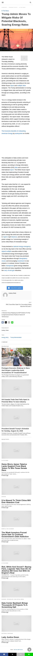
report (12, 85)
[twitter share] (6, 322)
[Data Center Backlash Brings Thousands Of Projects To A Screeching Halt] (16, 589)
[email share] (9, 322)
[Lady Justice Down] (16, 623)
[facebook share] (3, 322)
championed (10, 265)
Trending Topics (13, 7)
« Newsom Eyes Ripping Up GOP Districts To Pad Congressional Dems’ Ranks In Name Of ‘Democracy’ (16, 314)
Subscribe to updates (16, 288)
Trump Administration (15, 337)
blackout (14, 237)
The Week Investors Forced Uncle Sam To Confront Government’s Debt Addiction (15, 534)
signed (4, 251)
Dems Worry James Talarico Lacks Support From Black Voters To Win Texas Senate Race (14, 467)
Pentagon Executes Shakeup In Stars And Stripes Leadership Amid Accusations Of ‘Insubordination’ (16, 370)
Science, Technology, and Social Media (13, 599)
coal (5, 270)
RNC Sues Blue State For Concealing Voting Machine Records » (18, 305)
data (16, 167)
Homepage (4, 7)
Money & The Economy (8, 528)
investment (20, 261)
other (24, 85)
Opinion (4, 496)
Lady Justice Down (10, 637)
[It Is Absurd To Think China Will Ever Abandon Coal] (16, 487)
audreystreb (19, 133)
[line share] (12, 322)
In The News (22, 7)
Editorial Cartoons (7, 633)
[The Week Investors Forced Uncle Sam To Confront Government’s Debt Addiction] (16, 519)
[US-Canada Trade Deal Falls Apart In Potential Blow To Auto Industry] (16, 388)
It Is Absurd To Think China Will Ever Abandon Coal (16, 501)
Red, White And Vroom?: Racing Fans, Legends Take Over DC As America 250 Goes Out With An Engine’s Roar (16, 570)
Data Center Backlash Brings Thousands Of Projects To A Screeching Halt (15, 605)
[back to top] (29, 650)
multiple (19, 85)
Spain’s (5, 237)
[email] (20, 654)
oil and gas (10, 270)
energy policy (5, 337)
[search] (30, 2)
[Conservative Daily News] (16, 2)
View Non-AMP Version (18, 649)
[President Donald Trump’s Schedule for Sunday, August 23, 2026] (16, 417)
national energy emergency (22, 246)
